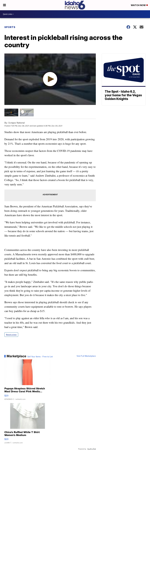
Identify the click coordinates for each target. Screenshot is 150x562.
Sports (9, 27)
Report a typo (11, 334)
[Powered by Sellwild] (91, 449)
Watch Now (138, 5)
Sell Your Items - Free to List (40, 357)
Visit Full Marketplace (86, 356)
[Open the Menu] (4, 5)
